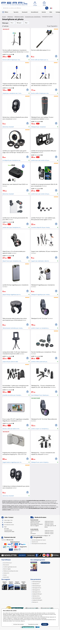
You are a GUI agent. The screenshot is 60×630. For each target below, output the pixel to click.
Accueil (4, 16)
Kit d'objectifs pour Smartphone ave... (12, 160)
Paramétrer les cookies (33, 624)
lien (41, 615)
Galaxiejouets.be (36, 596)
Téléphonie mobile (19, 16)
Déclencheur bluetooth (8, 127)
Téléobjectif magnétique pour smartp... (40, 294)
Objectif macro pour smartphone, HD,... (12, 261)
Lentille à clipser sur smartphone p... (40, 328)
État (26, 23)
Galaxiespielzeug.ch (36, 585)
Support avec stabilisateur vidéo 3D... (40, 261)
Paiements (7, 539)
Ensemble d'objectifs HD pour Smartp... (40, 227)
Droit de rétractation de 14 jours (39, 540)
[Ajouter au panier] (27, 56)
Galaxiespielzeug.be (36, 598)
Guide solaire (6, 577)
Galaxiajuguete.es (36, 589)
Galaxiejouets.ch (35, 583)
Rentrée (44, 12)
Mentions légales (7, 569)
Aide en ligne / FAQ (8, 520)
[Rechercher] (46, 8)
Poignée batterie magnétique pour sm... (12, 462)
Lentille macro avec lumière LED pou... (40, 160)
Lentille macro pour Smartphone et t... (12, 227)
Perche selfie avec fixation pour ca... (40, 59)
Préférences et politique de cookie (10, 571)
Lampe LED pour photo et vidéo (10, 361)
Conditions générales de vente (9, 567)
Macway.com (35, 602)
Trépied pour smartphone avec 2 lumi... (12, 93)
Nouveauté (24, 12)
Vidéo (50, 12)
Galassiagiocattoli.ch (36, 587)
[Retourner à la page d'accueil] (14, 4)
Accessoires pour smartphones (33, 16)
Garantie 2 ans (35, 541)
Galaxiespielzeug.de (36, 581)
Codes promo (6, 573)
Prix (12, 23)
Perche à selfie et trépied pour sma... (12, 59)
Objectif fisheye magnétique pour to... (12, 294)
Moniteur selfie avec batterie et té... (11, 428)
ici (24, 621)
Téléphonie (10, 16)
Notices (5, 575)
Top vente (16, 12)
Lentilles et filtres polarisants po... (39, 361)
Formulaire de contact (9, 524)
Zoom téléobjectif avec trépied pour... (40, 395)
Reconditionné (34, 12)
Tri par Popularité (52, 26)
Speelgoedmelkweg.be (37, 600)
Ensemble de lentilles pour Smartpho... (12, 395)
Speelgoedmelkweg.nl (37, 594)
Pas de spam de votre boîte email (39, 543)
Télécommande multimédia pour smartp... (13, 328)
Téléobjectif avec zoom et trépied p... (40, 462)
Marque (19, 23)
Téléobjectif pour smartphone (38, 127)
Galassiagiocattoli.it (36, 592)
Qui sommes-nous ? (7, 562)
